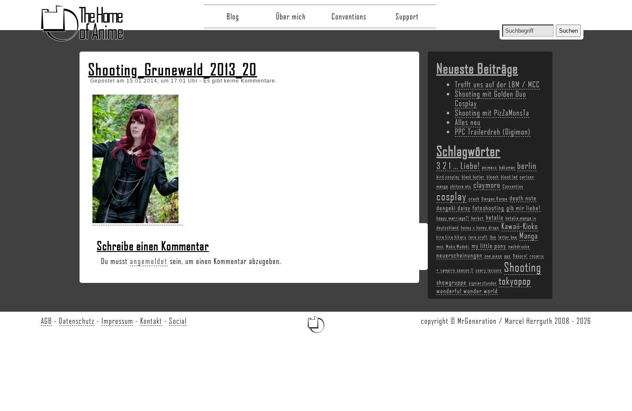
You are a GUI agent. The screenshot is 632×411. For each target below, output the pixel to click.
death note (523, 198)
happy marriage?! (452, 218)
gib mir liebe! (523, 208)
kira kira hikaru (451, 236)
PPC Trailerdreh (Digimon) (493, 131)
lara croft (478, 236)
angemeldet (149, 261)
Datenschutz (77, 320)
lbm (493, 236)
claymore (486, 185)
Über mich (291, 16)
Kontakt (151, 320)
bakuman (507, 167)
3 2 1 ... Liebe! (458, 165)
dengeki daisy (453, 208)
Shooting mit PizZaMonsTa (492, 112)
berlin (527, 165)
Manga (528, 235)
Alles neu (468, 122)
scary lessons (489, 270)
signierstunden (483, 282)
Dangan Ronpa (494, 198)
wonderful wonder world (467, 290)
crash (474, 198)
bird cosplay (448, 176)
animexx (489, 167)
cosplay (451, 196)
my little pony (489, 245)
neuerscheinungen (459, 255)
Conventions (348, 16)
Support (407, 16)
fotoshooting (488, 208)
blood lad (509, 176)
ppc (507, 255)
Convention (513, 186)
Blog (233, 16)
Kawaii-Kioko (519, 226)
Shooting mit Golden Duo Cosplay (490, 98)
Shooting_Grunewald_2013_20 (172, 69)
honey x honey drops (480, 227)
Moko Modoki (457, 246)
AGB (46, 320)
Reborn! (520, 255)
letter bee (507, 236)
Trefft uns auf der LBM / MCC (497, 84)
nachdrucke (519, 246)
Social (178, 320)
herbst (477, 218)
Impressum (117, 320)
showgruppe (451, 282)
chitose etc (460, 186)
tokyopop (515, 280)
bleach (493, 176)
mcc (440, 246)
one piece (493, 255)
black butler (473, 176)
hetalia (494, 217)
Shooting (522, 266)
